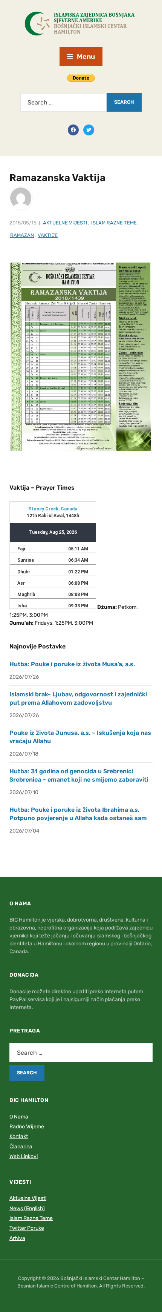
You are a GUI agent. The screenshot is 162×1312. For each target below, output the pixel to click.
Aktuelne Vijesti (65, 223)
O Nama (18, 1117)
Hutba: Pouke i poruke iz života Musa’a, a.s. (72, 664)
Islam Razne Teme (114, 223)
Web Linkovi (23, 1156)
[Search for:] (63, 102)
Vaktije (48, 235)
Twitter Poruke (26, 1228)
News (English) (27, 1208)
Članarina (20, 1146)
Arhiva (17, 1238)
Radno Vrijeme (26, 1126)
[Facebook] (73, 129)
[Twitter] (88, 129)
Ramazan (22, 235)
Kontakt (18, 1136)
